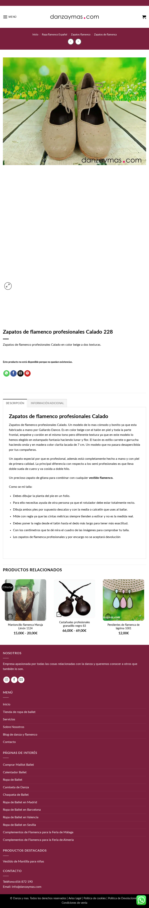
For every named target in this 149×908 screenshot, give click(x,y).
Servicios (9, 719)
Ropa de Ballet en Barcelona (22, 809)
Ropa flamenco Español (54, 34)
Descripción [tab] (15, 403)
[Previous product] (78, 42)
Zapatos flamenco (80, 34)
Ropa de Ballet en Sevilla (19, 824)
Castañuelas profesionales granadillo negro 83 (74, 624)
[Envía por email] (20, 373)
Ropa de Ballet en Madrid (20, 802)
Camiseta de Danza (16, 787)
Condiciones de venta (74, 902)
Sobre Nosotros (13, 727)
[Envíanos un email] (21, 680)
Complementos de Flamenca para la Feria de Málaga (38, 832)
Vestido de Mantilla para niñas (23, 861)
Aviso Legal (74, 898)
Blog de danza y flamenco (20, 734)
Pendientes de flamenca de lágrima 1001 (123, 627)
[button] (9, 17)
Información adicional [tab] (47, 403)
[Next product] (71, 42)
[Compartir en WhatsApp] (6, 373)
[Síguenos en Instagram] (6, 680)
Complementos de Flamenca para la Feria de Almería (38, 839)
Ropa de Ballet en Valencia (20, 817)
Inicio (35, 34)
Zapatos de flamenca (105, 34)
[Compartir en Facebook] (13, 373)
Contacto (9, 742)
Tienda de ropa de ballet (19, 712)
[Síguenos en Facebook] (14, 680)
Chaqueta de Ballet (16, 794)
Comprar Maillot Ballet (18, 764)
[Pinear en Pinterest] (27, 373)
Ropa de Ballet (12, 779)
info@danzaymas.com (26, 886)
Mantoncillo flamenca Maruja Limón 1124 (25, 627)
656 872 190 (24, 881)
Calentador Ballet (15, 772)
